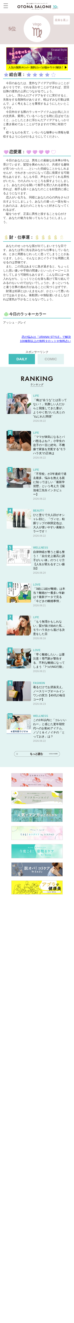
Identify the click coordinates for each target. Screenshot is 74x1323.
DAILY (21, 359)
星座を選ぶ (61, 20)
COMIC (51, 359)
